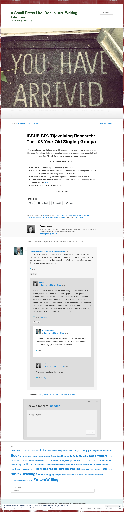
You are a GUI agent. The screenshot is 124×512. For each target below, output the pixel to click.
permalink (79, 217)
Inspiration (104, 460)
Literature (38, 464)
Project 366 (31, 110)
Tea (88, 474)
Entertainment (16, 460)
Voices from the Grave (70, 110)
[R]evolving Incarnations (19, 116)
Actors (17, 451)
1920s (62, 215)
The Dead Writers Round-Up (49, 110)
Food (48, 461)
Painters (105, 464)
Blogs (95, 451)
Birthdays (70, 451)
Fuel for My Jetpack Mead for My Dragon (96, 110)
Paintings (15, 468)
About (21, 110)
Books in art (26, 456)
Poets (104, 468)
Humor (79, 460)
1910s (57, 215)
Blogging (87, 450)
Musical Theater (41, 217)
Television (93, 475)
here (46, 182)
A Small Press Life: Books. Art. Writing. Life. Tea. (44, 15)
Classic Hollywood (44, 456)
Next (110, 123)
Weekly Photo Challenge (20, 480)
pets (32, 469)
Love (45, 464)
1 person (44, 317)
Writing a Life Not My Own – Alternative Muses (56, 394)
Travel (100, 474)
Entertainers (31, 217)
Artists (47, 450)
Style (85, 475)
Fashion (26, 461)
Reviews (40, 474)
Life (23, 464)
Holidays (62, 461)
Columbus (56, 456)
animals (35, 450)
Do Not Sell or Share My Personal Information (70, 503)
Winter (31, 480)
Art (41, 450)
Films (44, 461)
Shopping (49, 474)
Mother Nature (60, 465)
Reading (28, 473)
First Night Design (36, 251)
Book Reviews (104, 450)
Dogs (110, 456)
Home (13, 110)
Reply (33, 274)
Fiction (33, 460)
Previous (102, 123)
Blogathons (78, 451)
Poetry (97, 468)
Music (76, 464)
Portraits (110, 469)
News (87, 464)
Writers (50, 217)
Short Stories (79, 475)
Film (40, 460)
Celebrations (34, 456)
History (54, 460)
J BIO (45, 215)
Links (29, 464)
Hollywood (71, 460)
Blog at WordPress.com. (46, 503)
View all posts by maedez (49, 234)
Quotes (16, 474)
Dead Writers (98, 455)
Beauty (54, 450)
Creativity (66, 456)
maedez (35, 123)
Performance (25, 469)
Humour (85, 461)
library (18, 464)
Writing (56, 217)
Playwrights (89, 469)
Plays (82, 469)
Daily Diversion (81, 455)
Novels (93, 464)
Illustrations (93, 461)
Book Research (78, 215)
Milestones (51, 464)
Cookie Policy (48, 508)
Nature (82, 464)
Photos (75, 468)
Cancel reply (93, 402)
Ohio (99, 464)
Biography (68, 215)
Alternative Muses (26, 451)
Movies (69, 464)
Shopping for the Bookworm (41, 116)
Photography (61, 468)
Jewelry (13, 465)
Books (86, 215)
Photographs (43, 469)
